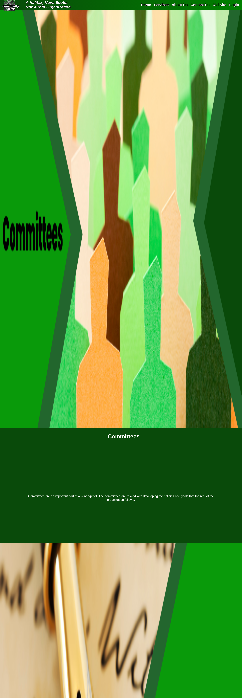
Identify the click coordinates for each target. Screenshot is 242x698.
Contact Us (200, 5)
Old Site (219, 5)
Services (161, 5)
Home (146, 5)
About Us (180, 5)
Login (234, 5)
